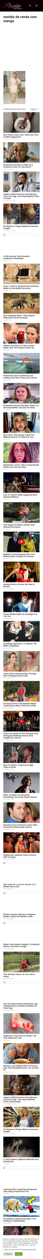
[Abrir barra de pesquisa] (30, 5)
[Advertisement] (21, 48)
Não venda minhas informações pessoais (20, 1250)
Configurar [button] (8, 1254)
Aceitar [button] (18, 1254)
